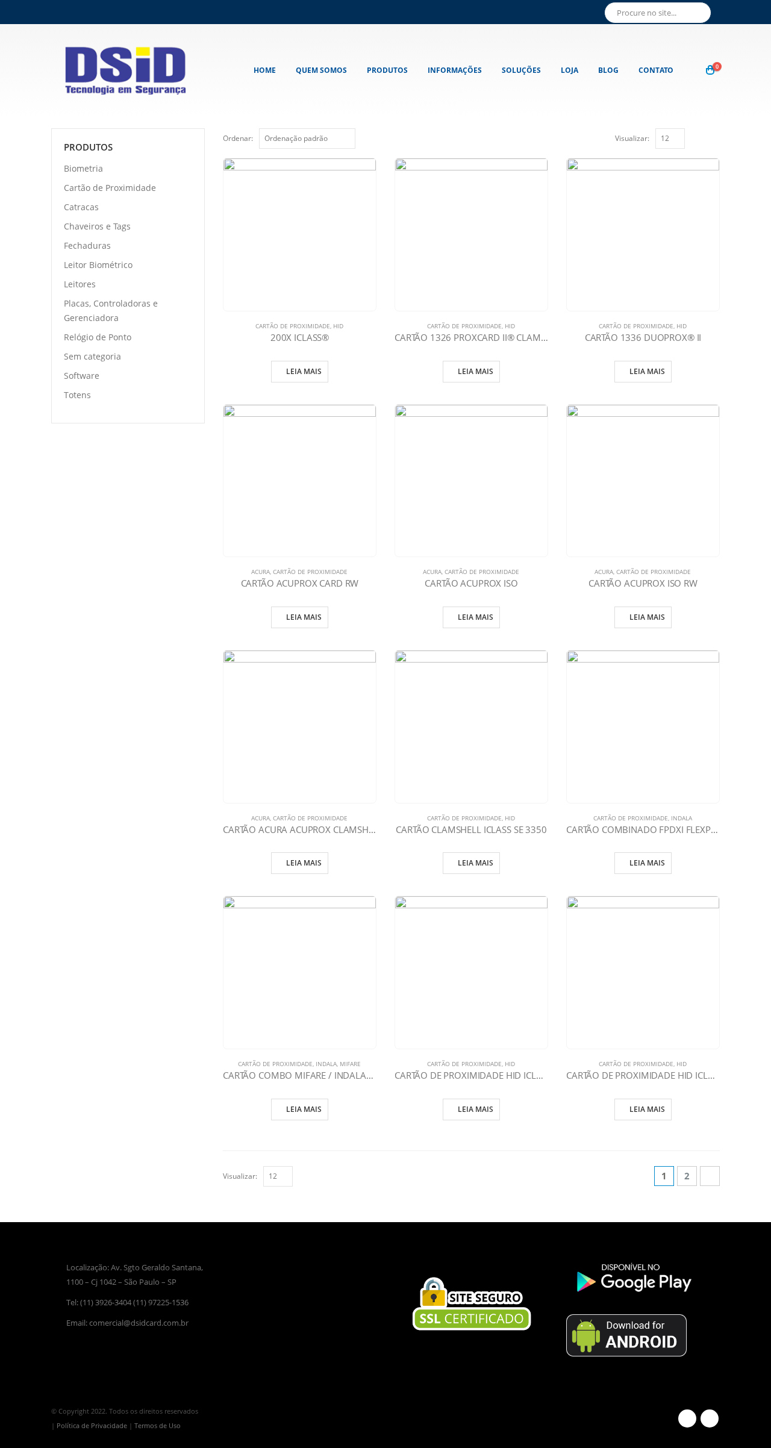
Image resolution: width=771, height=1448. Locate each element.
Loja (569, 70)
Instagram (710, 1418)
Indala (681, 818)
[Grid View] (700, 137)
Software (81, 375)
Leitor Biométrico (98, 264)
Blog (608, 70)
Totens (77, 395)
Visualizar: (632, 138)
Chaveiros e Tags (97, 226)
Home (265, 70)
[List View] (714, 137)
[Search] (700, 12)
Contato (655, 70)
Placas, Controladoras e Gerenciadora (111, 310)
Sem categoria (92, 356)
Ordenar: (238, 138)
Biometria (83, 168)
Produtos (387, 70)
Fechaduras (87, 245)
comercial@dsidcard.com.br (139, 1323)
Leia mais (304, 371)
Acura (260, 571)
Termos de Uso (157, 1425)
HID (338, 326)
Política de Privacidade (92, 1425)
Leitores (80, 284)
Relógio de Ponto (97, 337)
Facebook (687, 1418)
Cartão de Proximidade (292, 326)
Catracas (81, 207)
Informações (455, 70)
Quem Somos (321, 70)
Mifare (350, 1063)
